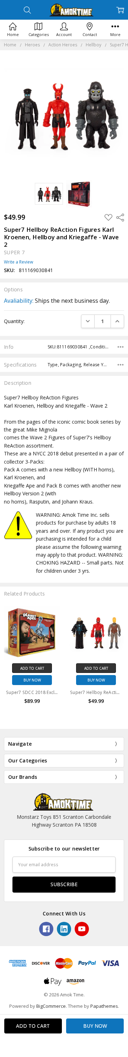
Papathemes (104, 1006)
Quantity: (14, 321)
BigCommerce (51, 1006)
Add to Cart (32, 668)
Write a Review (18, 262)
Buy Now (32, 680)
